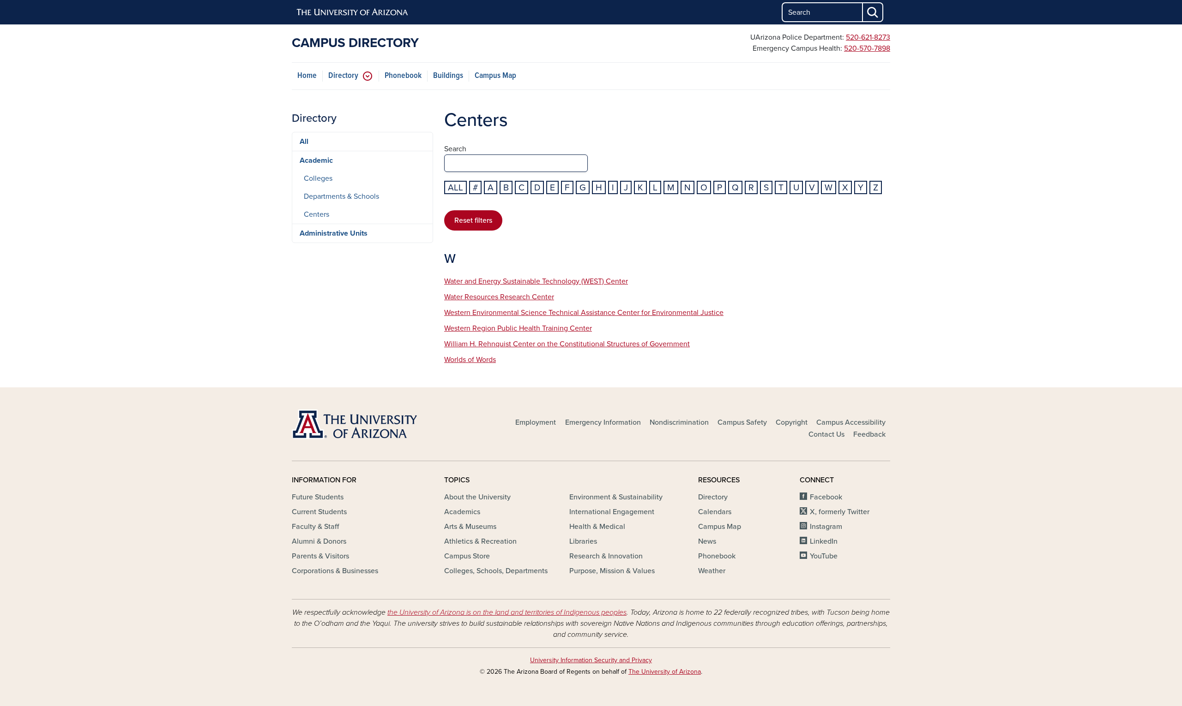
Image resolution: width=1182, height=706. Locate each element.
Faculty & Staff (315, 526)
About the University (477, 497)
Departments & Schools (341, 196)
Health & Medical (597, 526)
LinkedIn (824, 541)
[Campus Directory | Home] (388, 424)
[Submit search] (873, 12)
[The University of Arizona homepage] (352, 12)
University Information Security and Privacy (591, 660)
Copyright (792, 422)
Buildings (448, 76)
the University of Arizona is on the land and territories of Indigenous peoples (507, 612)
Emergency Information (603, 422)
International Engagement (611, 511)
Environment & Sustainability (616, 497)
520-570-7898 (867, 48)
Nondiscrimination (679, 422)
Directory (343, 76)
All (455, 187)
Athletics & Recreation (480, 541)
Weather (711, 570)
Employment (535, 422)
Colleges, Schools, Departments (496, 570)
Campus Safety (742, 422)
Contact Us (826, 434)
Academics (462, 511)
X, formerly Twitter (839, 511)
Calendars (714, 511)
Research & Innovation (606, 556)
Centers (316, 214)
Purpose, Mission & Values (612, 570)
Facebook (826, 497)
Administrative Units (334, 233)
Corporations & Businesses (335, 570)
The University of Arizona (664, 672)
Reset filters (473, 220)
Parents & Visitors (320, 556)
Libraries (583, 541)
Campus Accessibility (851, 422)
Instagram (826, 526)
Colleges (318, 178)
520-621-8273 (868, 37)
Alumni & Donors (319, 541)
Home (307, 76)
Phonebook (403, 76)
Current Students (319, 511)
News (707, 541)
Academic (316, 160)
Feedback (869, 434)
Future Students (318, 497)
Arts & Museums (470, 526)
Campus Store (467, 556)
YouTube (824, 556)
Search (455, 149)
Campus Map (495, 76)
